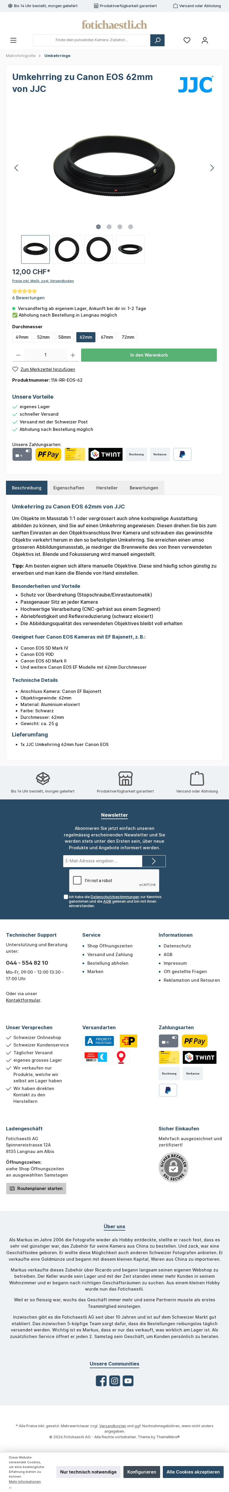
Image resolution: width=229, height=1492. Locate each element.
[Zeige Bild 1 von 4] (98, 226)
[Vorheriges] (16, 168)
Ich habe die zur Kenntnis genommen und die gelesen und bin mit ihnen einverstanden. (115, 901)
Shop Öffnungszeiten (110, 945)
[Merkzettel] (187, 40)
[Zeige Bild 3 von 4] (119, 226)
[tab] (26, 488)
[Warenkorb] (219, 37)
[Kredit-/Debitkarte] (22, 454)
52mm (43, 337)
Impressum (175, 963)
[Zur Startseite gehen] (114, 24)
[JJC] (196, 84)
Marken (95, 971)
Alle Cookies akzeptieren (193, 1471)
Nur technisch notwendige (88, 1471)
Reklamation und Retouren (192, 980)
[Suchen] (157, 40)
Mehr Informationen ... (25, 1484)
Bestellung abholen (108, 963)
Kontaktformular (23, 1000)
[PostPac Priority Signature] (128, 1041)
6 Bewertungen (28, 297)
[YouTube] (128, 1381)
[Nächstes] (212, 168)
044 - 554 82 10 (27, 963)
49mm (22, 337)
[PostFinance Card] (74, 454)
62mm (86, 337)
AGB (107, 901)
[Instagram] (114, 1381)
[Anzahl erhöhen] (73, 355)
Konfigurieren (141, 1471)
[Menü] (13, 40)
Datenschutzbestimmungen (115, 897)
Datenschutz (177, 945)
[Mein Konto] (204, 40)
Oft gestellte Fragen (185, 971)
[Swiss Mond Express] (95, 1057)
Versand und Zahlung (110, 954)
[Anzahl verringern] (18, 355)
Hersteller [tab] (107, 487)
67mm (107, 337)
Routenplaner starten (39, 1188)
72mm (128, 337)
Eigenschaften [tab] (68, 487)
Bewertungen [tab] (144, 487)
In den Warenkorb (149, 354)
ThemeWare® (168, 1437)
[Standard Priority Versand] (99, 1041)
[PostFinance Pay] (48, 454)
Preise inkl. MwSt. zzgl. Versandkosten (43, 281)
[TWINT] (105, 454)
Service (91, 935)
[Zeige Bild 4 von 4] (130, 226)
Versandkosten (112, 1426)
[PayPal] (182, 454)
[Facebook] (101, 1381)
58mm (64, 337)
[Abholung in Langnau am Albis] (121, 1057)
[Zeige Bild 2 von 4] (109, 226)
